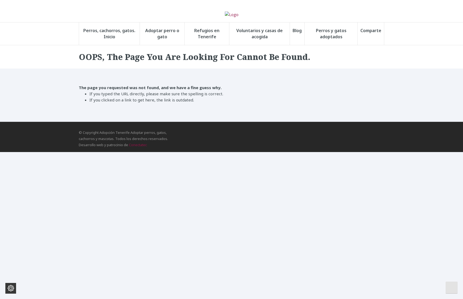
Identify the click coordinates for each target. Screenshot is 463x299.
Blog (297, 30)
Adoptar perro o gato (162, 34)
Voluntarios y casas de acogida (259, 34)
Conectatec (138, 144)
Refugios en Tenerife (206, 34)
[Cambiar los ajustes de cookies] (10, 288)
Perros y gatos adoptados (331, 34)
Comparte (370, 30)
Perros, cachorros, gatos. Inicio (109, 34)
